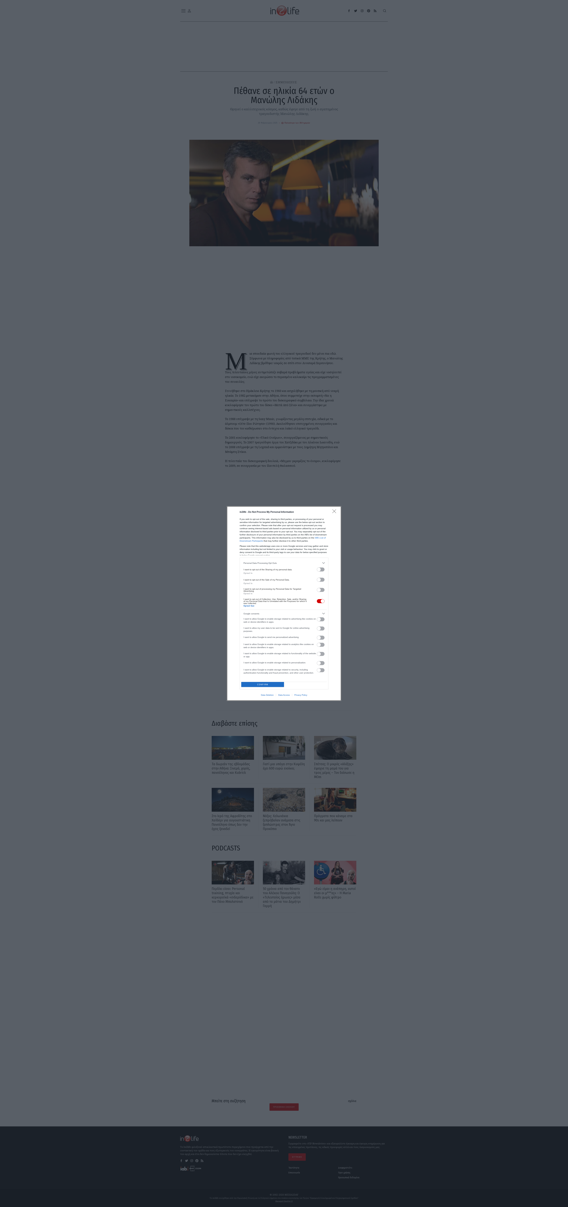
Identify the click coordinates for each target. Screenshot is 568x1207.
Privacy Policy (300, 695)
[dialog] (284, 603)
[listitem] (284, 563)
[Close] (335, 512)
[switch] (321, 569)
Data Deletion (267, 695)
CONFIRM (262, 684)
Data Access (284, 695)
